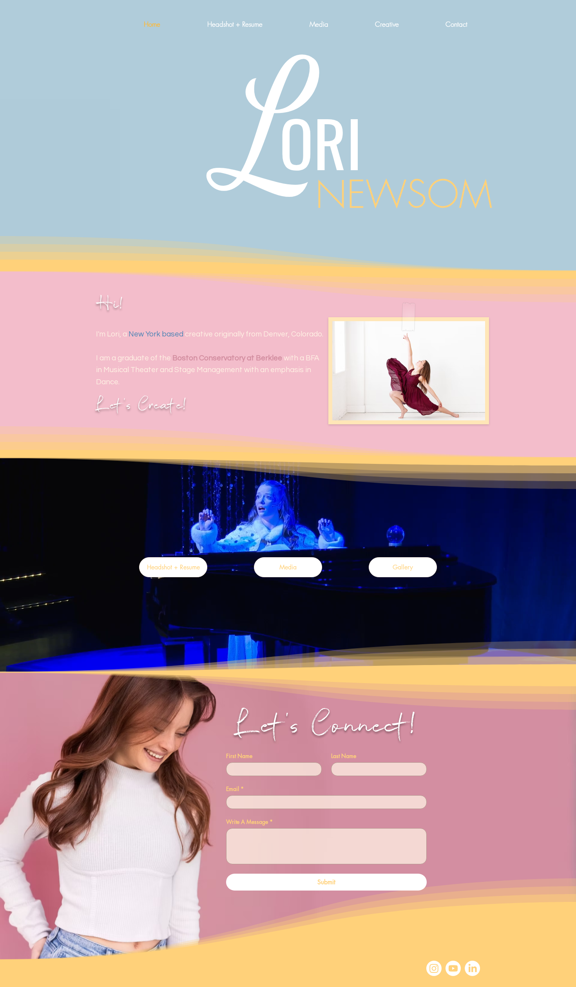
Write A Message (249, 821)
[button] (369, 24)
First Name (239, 756)
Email (235, 788)
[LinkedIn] (472, 968)
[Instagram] (434, 968)
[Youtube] (453, 968)
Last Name (343, 756)
